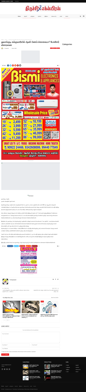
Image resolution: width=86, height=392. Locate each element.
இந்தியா (46, 16)
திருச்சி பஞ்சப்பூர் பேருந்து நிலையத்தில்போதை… (34, 365)
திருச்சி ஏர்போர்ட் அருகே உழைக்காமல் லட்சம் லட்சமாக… (35, 371)
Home (19, 16)
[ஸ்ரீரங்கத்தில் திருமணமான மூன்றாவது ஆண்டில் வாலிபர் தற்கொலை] (47, 378)
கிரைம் (67, 16)
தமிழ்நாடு (32, 16)
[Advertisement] (43, 28)
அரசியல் (39, 16)
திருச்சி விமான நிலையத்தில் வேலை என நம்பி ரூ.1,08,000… (35, 377)
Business (17, 1)
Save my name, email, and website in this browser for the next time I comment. (19, 351)
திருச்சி (25, 16)
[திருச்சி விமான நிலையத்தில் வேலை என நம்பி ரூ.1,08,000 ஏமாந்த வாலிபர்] (49, 307)
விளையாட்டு (53, 16)
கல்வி (61, 16)
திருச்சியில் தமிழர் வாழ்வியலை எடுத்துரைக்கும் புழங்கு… (56, 365)
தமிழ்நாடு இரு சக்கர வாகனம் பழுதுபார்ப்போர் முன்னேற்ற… (56, 371)
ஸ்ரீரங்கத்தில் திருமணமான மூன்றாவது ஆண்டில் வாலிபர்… (56, 377)
